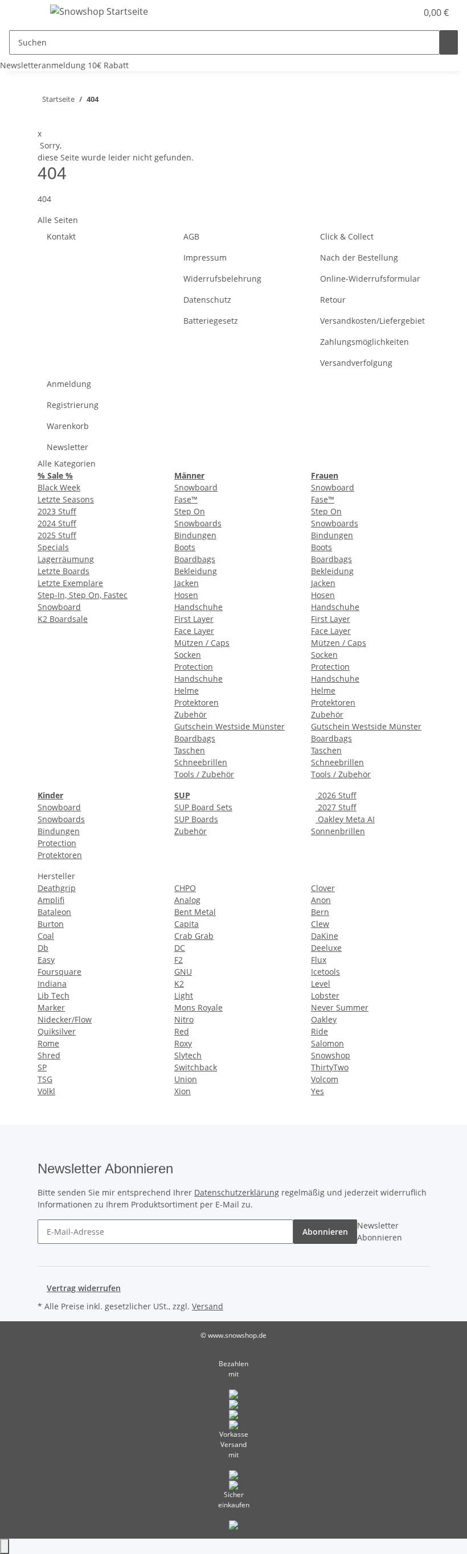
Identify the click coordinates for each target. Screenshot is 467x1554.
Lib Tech (53, 995)
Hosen (186, 595)
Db (43, 947)
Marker (51, 1007)
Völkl (46, 1091)
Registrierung (73, 404)
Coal (46, 935)
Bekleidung (195, 571)
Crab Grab (194, 935)
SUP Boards (196, 819)
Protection (193, 666)
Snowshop (330, 1055)
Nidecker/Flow (65, 1019)
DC (179, 947)
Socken (187, 654)
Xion (182, 1091)
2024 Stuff (57, 523)
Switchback (195, 1067)
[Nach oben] (4, 1546)
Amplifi (51, 900)
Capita (186, 923)
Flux (318, 959)
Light (183, 995)
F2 (178, 959)
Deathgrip (57, 888)
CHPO (185, 888)
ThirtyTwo (330, 1067)
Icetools (325, 971)
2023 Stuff (57, 511)
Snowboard (59, 606)
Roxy (183, 1043)
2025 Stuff (57, 535)
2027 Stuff (336, 807)
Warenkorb (68, 426)
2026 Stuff (336, 795)
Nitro (184, 1019)
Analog (187, 900)
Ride (319, 1031)
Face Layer (194, 630)
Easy (46, 959)
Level (320, 983)
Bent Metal (195, 911)
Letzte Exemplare (70, 583)
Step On (189, 511)
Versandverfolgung (356, 362)
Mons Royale (198, 1007)
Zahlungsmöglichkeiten (364, 341)
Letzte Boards (63, 571)
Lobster (325, 995)
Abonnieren (325, 1231)
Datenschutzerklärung (236, 1192)
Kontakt (61, 236)
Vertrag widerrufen (84, 1288)
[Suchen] (449, 42)
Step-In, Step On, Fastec (83, 595)
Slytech (188, 1055)
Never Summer (339, 1007)
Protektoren (196, 702)
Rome (48, 1043)
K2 (179, 983)
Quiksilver (57, 1031)
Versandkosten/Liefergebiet (372, 320)
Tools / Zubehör (204, 774)
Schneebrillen (200, 762)
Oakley (324, 1019)
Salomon (327, 1043)
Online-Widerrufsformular (370, 278)
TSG (45, 1079)
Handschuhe (198, 606)
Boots (184, 547)
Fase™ (186, 499)
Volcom (324, 1079)
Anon (321, 900)
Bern (320, 911)
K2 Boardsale (63, 618)
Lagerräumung (66, 559)
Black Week (59, 487)
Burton (51, 923)
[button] (367, 12)
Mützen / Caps (202, 642)
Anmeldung (69, 383)
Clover (323, 888)
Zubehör (190, 714)
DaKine (324, 935)
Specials (53, 547)
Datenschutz (207, 299)
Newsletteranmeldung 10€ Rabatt (64, 65)
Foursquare (59, 971)
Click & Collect (347, 236)
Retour (333, 299)
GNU (183, 971)
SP (42, 1067)
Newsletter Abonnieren (379, 1231)
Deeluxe (326, 947)
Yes (317, 1091)
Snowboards (198, 523)
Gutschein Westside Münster (229, 726)
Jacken (186, 583)
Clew (320, 923)
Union (185, 1079)
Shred (49, 1055)
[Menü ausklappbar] (23, 13)
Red (181, 1031)
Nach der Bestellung (359, 257)
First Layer (194, 618)
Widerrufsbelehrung (222, 278)
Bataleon (54, 911)
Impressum (205, 257)
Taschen (189, 750)
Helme (186, 690)
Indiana (52, 983)
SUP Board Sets (203, 807)
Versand (207, 1306)
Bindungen (195, 535)
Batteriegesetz (210, 320)
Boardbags (194, 559)
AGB (191, 236)
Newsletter (67, 447)
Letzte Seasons (66, 499)
